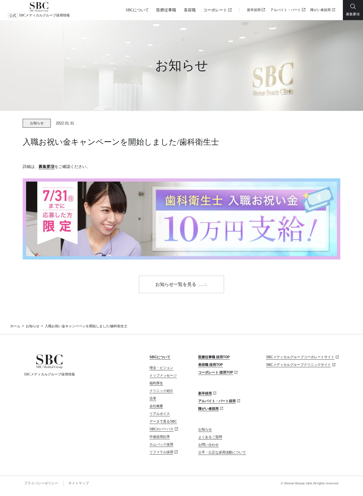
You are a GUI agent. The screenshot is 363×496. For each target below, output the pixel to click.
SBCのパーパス (161, 429)
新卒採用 (254, 10)
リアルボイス (159, 414)
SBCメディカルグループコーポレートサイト (300, 357)
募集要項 (46, 166)
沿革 (152, 398)
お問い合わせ (208, 445)
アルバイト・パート (285, 10)
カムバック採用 (161, 444)
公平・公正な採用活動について (222, 452)
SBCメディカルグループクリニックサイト (298, 365)
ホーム (15, 326)
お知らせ (32, 326)
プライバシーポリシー (41, 483)
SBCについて (137, 10)
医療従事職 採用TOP (214, 357)
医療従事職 (166, 10)
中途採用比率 (159, 437)
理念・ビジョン (161, 368)
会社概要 (156, 406)
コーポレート (215, 10)
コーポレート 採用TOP (215, 372)
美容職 (190, 10)
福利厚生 (156, 383)
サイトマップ (78, 483)
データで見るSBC (163, 421)
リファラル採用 (161, 452)
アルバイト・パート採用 (217, 401)
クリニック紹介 (161, 391)
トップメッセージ (163, 375)
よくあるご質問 (210, 437)
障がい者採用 (320, 10)
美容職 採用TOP (210, 365)
